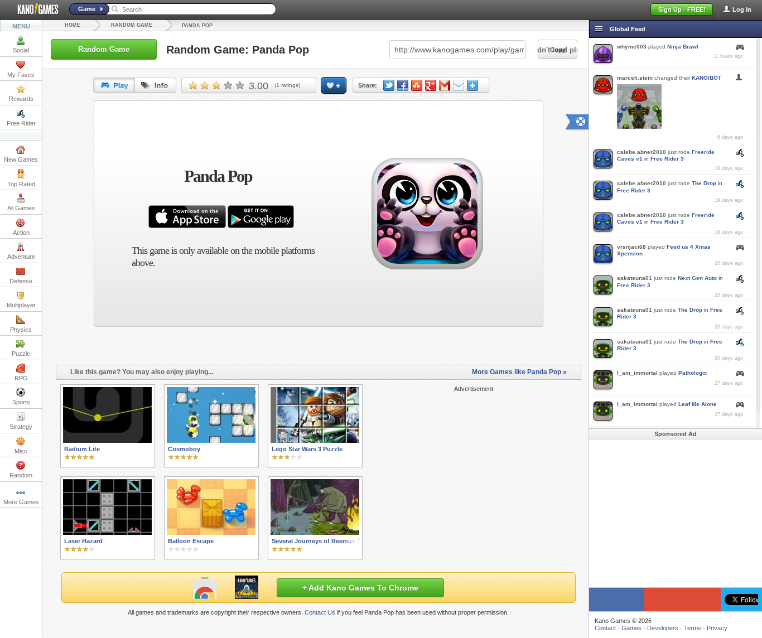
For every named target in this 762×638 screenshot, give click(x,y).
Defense (20, 281)
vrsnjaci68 (631, 247)
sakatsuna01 (634, 278)
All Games (21, 208)
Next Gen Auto (697, 278)
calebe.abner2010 (641, 152)
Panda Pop (197, 25)
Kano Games (33, 9)
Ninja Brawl (682, 47)
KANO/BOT (706, 78)
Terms (692, 628)
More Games (21, 502)
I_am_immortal (637, 373)
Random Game (131, 25)
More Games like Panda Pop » (519, 372)
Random (20, 475)
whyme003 (632, 47)
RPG (21, 378)
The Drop (704, 183)
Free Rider (21, 123)
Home (72, 25)
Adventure (21, 256)
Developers (662, 628)
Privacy (717, 628)
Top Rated (21, 184)
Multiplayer (21, 305)
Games (631, 628)
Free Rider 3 (667, 159)
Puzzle (21, 353)
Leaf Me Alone (697, 404)
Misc (21, 451)
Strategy (20, 426)
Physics (21, 329)
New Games (21, 159)
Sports (21, 402)
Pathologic (692, 373)
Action (21, 232)
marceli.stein (635, 78)
